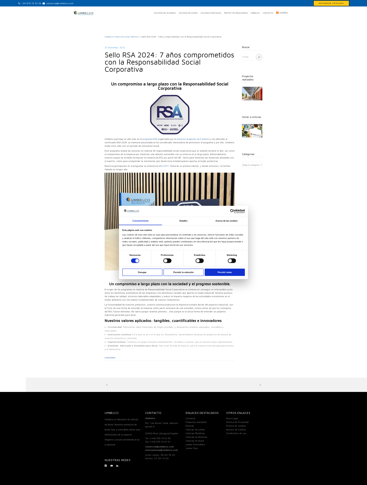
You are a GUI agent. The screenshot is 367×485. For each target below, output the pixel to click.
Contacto (190, 418)
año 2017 (164, 166)
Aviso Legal (232, 418)
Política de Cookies (236, 426)
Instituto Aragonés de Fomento (193, 139)
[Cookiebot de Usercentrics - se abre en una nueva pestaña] (232, 211)
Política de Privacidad (237, 422)
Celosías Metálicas (195, 433)
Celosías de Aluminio (196, 437)
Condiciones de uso (236, 433)
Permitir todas (225, 272)
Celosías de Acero (195, 441)
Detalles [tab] (183, 221)
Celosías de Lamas (195, 429)
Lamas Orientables (195, 444)
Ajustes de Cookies (236, 429)
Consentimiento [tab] (140, 221)
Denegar (142, 272)
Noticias (190, 426)
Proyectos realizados (196, 422)
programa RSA (149, 139)
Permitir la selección (183, 272)
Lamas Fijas (192, 448)
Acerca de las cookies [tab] (226, 221)
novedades (110, 357)
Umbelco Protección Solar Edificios (122, 37)
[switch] (167, 260)
